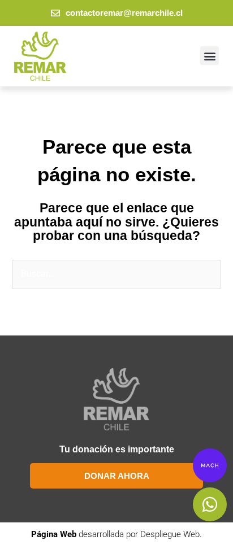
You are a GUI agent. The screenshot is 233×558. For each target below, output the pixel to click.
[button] (209, 55)
